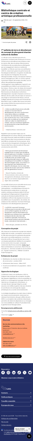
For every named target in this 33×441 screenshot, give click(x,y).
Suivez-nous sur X (8, 337)
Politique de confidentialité (9, 418)
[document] (16, 184)
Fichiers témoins (6, 425)
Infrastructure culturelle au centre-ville (19, 311)
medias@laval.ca (8, 334)
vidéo (10, 315)
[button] (30, 3)
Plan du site (4, 421)
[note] (28, 37)
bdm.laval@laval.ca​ (9, 345)
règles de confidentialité (13, 432)
